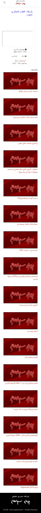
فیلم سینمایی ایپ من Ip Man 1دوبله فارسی (21, 383)
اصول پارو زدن (32, 331)
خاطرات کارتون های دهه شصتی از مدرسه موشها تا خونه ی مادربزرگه (23, 171)
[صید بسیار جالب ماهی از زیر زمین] (20, 107)
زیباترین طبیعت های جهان (28, 143)
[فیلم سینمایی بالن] (20, 347)
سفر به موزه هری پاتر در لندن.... (26, 461)
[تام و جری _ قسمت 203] (20, 240)
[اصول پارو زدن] (20, 321)
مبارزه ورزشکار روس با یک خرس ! (25, 409)
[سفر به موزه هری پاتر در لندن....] (20, 451)
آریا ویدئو (22, 61)
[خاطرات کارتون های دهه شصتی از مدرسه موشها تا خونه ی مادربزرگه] (20, 159)
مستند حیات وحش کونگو (28, 91)
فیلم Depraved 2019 (29, 487)
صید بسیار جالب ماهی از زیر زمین (25, 117)
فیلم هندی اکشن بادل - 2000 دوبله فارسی (22, 435)
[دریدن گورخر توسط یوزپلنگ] (20, 188)
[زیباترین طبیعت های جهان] (20, 133)
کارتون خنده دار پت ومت (28, 305)
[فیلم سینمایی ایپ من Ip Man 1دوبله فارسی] (20, 373)
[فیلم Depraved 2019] (20, 477)
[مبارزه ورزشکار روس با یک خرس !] (20, 399)
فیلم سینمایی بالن (31, 357)
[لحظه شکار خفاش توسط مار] (20, 214)
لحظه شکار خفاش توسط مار (27, 224)
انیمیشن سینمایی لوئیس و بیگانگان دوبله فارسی (22, 278)
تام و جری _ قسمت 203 (29, 250)
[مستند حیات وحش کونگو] (20, 81)
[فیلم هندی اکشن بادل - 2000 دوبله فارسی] (20, 425)
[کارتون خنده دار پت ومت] (20, 295)
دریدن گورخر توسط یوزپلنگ (27, 198)
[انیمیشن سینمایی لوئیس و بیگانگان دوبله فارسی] (20, 266)
